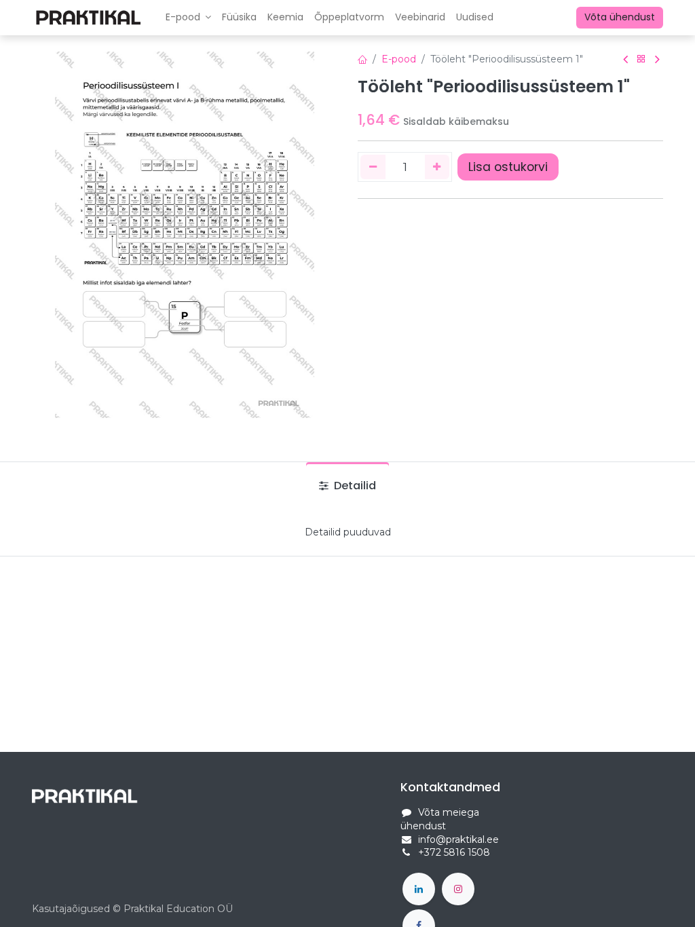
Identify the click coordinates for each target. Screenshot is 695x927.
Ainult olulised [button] (572, 897)
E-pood (398, 59)
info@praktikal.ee (458, 839)
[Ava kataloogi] (641, 59)
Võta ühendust (619, 17)
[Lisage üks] (437, 167)
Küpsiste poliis (117, 909)
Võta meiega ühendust (439, 819)
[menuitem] (239, 17)
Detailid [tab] (353, 485)
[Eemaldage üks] (373, 167)
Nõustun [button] (636, 897)
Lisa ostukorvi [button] (508, 167)
